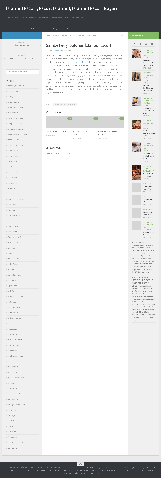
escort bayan (12, 210)
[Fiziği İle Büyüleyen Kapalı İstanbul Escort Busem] (136, 76)
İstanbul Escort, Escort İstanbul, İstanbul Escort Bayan (61, 8)
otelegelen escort (14, 345)
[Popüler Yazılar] (140, 44)
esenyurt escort (135, 467)
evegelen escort (13, 259)
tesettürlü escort (13, 421)
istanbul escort (33, 29)
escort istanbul (72, 104)
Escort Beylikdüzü (14, 215)
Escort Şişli (12, 248)
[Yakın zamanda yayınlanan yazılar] (134, 44)
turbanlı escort (136, 309)
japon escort (12, 286)
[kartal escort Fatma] (136, 200)
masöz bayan (13, 329)
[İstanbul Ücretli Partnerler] (136, 225)
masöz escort (13, 334)
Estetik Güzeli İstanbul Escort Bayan (148, 156)
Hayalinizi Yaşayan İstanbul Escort (149, 133)
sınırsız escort (13, 388)
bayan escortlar (136, 256)
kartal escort (12, 302)
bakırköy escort (13, 140)
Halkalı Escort (13, 264)
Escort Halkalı (13, 226)
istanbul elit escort (140, 277)
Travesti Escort (148, 307)
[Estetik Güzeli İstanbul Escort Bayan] (136, 147)
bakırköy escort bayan (16, 145)
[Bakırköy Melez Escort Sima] (59, 122)
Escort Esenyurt (13, 221)
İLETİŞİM (65, 29)
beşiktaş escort (13, 156)
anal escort (149, 245)
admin (57, 51)
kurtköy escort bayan (15, 318)
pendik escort (13, 350)
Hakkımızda (20, 29)
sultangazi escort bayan (16, 405)
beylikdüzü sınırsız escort (138, 261)
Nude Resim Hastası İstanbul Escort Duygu (149, 62)
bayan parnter (52, 35)
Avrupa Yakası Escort (15, 123)
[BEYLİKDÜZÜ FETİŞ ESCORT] (136, 172)
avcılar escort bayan (15, 118)
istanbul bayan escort (143, 275)
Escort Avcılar (13, 194)
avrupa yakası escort (101, 467)
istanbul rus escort (144, 294)
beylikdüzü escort (14, 161)
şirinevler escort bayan (16, 377)
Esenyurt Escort (13, 253)
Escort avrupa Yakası (15, 199)
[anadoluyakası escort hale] (136, 213)
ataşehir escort (13, 102)
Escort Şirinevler (13, 242)
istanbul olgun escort (143, 292)
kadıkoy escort (141, 299)
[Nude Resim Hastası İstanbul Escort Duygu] (136, 53)
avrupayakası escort (15, 129)
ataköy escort (13, 96)
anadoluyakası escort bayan (18, 91)
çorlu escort (12, 177)
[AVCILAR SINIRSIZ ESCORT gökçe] (85, 122)
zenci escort (12, 448)
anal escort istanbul (138, 248)
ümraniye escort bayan (16, 442)
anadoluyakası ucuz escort (138, 245)
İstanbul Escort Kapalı (147, 309)
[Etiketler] (152, 44)
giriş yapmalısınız (70, 153)
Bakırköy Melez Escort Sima (57, 131)
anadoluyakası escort (16, 86)
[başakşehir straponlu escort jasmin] (111, 122)
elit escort (11, 188)
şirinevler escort (13, 372)
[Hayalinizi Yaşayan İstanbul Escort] (136, 124)
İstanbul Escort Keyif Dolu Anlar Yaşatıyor (148, 110)
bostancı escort (13, 172)
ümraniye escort (14, 437)
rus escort (11, 361)
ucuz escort (12, 432)
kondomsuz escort (14, 307)
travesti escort (13, 426)
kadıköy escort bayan (16, 296)
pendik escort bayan (15, 356)
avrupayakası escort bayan (18, 134)
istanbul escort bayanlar (16, 280)
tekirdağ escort (13, 415)
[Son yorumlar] (146, 44)
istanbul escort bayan (50, 29)
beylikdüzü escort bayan (17, 167)
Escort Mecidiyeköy (15, 237)
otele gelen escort (143, 302)
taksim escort (12, 410)
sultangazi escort (14, 399)
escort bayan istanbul (60, 104)
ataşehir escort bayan (16, 107)
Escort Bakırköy (13, 205)
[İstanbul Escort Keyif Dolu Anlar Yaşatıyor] (136, 101)
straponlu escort (14, 394)
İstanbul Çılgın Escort (148, 314)
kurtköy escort (13, 313)
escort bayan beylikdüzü (139, 266)
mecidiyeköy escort (15, 340)
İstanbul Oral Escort (138, 312)
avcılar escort (13, 113)
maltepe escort (13, 323)
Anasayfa (9, 29)
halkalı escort (88, 467)
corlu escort (12, 183)
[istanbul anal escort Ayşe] (136, 187)
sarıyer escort (13, 367)
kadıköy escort (13, 291)
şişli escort (11, 383)
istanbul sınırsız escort (138, 296)
